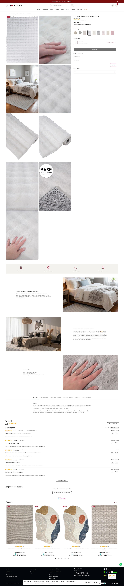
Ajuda (7, 568)
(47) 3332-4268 (79, 568)
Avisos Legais (52, 578)
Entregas (77, 397)
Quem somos (32, 571)
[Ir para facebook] (104, 569)
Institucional (33, 568)
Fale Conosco (8, 571)
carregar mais (62, 480)
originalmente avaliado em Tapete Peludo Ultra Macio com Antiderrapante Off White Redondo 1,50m (25, 446)
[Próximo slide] (116, 502)
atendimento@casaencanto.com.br (83, 575)
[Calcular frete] (114, 72)
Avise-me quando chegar (78, 53)
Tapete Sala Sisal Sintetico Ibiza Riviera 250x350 (19, 548)
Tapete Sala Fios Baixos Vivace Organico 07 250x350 (76, 548)
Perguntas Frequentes (68, 397)
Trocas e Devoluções (86, 397)
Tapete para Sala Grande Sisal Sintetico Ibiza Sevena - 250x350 (104, 549)
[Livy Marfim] (94, 32)
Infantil (62, 9)
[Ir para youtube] (109, 569)
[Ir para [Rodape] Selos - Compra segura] (114, 572)
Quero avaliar (113, 423)
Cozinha (57, 9)
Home (7, 14)
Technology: (110, 583)
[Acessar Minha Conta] (112, 5)
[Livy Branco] (89, 32)
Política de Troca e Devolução (55, 571)
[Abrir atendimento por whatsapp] (120, 564)
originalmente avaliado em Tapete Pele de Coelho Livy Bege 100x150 (18, 456)
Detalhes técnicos (44, 397)
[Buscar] (51, 5)
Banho (51, 9)
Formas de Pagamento (53, 576)
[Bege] (75, 32)
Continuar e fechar (91, 582)
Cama (67, 9)
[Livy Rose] (103, 32)
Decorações (45, 9)
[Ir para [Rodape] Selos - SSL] (105, 576)
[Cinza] (80, 32)
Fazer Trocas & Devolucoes (11, 576)
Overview (35, 397)
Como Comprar (9, 574)
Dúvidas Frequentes (10, 572)
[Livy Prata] (98, 32)
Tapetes (38, 9)
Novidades (79, 9)
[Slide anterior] (114, 502)
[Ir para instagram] (106, 569)
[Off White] (108, 32)
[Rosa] (112, 32)
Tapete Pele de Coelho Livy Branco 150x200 (22, 14)
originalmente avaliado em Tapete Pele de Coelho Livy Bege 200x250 (18, 436)
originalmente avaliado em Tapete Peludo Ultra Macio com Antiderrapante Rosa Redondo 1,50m (24, 465)
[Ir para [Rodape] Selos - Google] (107, 572)
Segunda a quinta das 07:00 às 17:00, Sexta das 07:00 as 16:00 (82, 573)
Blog (31, 572)
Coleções (73, 9)
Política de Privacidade (53, 574)
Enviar (113, 65)
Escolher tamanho (110, 42)
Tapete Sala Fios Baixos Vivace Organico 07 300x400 (48, 548)
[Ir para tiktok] (111, 569)
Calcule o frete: (76, 68)
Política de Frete (52, 572)
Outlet (85, 9)
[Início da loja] (14, 5)
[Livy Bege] (85, 32)
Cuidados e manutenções (55, 397)
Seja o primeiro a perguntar (62, 492)
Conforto (12, 14)
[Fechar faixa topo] (117, 1)
